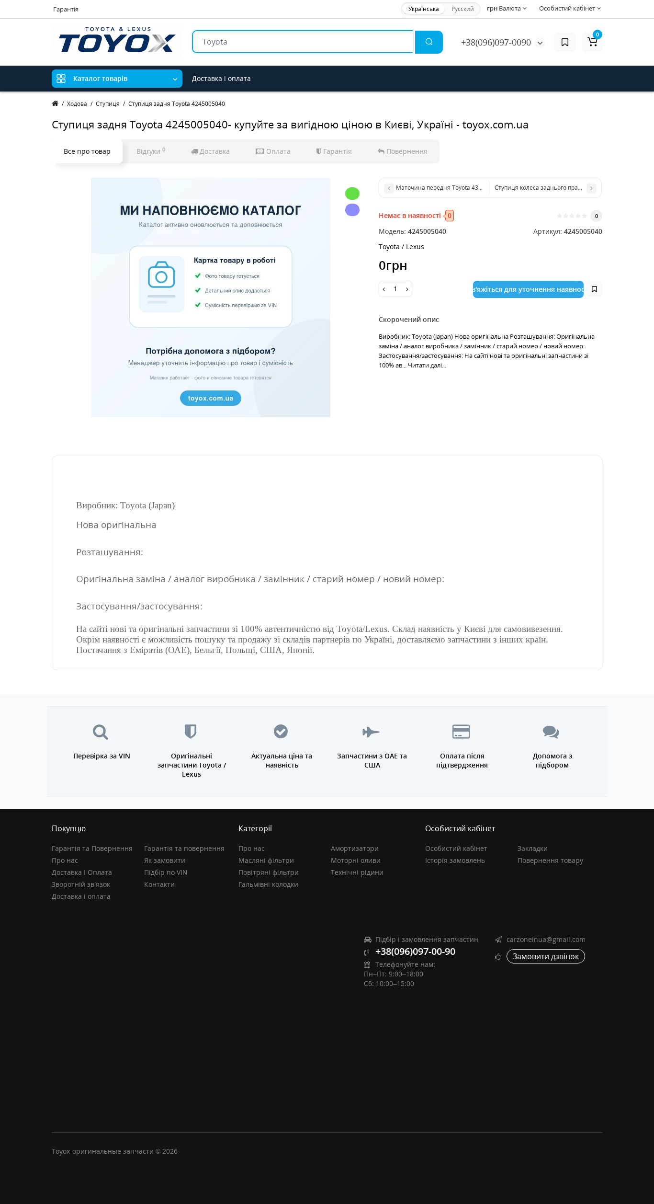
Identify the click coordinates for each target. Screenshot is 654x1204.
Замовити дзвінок (546, 956)
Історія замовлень (455, 860)
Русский (462, 9)
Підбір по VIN (166, 872)
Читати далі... (427, 365)
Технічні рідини (357, 872)
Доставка (214, 151)
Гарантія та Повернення (92, 848)
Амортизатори (355, 848)
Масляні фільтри (266, 860)
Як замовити (164, 860)
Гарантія (66, 9)
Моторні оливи (356, 860)
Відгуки (150, 151)
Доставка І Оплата (82, 872)
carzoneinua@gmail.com (546, 939)
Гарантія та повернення (184, 848)
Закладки (533, 848)
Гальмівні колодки (268, 884)
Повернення (406, 151)
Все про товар (87, 151)
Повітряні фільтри (268, 872)
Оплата (277, 151)
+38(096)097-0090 (496, 42)
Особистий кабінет (456, 848)
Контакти (159, 884)
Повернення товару (550, 860)
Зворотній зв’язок (81, 884)
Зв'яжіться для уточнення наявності (528, 289)
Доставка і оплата (221, 78)
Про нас (65, 860)
